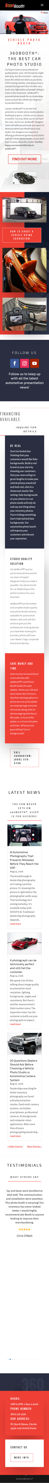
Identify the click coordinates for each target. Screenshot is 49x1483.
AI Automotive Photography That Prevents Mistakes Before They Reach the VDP (24, 859)
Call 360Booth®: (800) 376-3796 (23, 758)
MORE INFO (21, 1457)
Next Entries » (34, 1146)
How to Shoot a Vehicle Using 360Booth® (22, 235)
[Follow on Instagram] (24, 363)
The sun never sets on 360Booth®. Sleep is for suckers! (24, 810)
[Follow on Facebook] (14, 363)
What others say (24, 1177)
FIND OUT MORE (24, 159)
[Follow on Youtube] (34, 363)
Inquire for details (26, 429)
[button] (10, 1359)
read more (15, 924)
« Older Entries (15, 1146)
